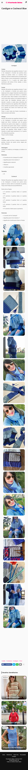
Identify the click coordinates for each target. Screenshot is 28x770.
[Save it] (26, 12)
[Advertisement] (14, 28)
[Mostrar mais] (23, 664)
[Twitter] (13, 664)
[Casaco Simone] (14, 713)
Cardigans (15, 660)
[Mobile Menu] (2, 2)
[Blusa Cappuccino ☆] (14, 687)
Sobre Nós (16, 754)
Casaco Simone (14, 722)
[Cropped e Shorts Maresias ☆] (14, 738)
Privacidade (23, 754)
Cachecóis (9, 660)
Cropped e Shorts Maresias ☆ (14, 748)
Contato (14, 756)
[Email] (20, 664)
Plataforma (9, 754)
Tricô (21, 660)
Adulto (3, 660)
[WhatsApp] (17, 664)
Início (3, 754)
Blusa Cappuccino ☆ (14, 697)
